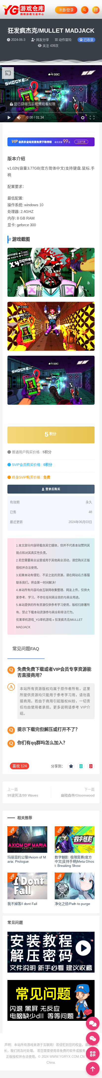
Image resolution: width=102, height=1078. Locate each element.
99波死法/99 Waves (22, 795)
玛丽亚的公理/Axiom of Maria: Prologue (26, 859)
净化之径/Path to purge (72, 904)
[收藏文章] (71, 766)
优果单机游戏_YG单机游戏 (34, 620)
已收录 (88, 40)
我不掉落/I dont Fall (22, 904)
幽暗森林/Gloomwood (78, 795)
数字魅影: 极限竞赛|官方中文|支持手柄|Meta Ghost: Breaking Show (74, 861)
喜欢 (19, 766)
